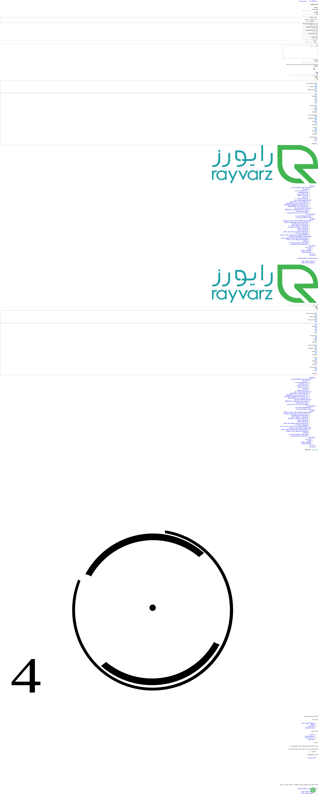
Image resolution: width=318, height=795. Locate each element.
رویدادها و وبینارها (306, 252)
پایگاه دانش (312, 245)
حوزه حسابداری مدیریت (301, 190)
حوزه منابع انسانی (303, 192)
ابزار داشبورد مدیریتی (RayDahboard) (298, 206)
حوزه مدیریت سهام (303, 195)
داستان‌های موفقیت (306, 250)
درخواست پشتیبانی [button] (302, 258)
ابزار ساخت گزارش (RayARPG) (299, 201)
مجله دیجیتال (311, 726)
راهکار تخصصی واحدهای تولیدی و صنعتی (300, 236)
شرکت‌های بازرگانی (302, 230)
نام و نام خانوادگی (310, 23)
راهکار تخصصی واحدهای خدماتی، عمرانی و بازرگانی (297, 220)
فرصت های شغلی (310, 727)
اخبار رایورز (308, 247)
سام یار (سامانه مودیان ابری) (303, 217)
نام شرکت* (312, 30)
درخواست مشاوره (310, 19)
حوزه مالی (305, 189)
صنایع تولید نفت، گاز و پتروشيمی (299, 244)
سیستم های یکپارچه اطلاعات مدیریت (301, 187)
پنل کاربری (312, 734)
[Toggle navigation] (211, 183)
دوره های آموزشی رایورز (308, 723)
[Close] (317, 304)
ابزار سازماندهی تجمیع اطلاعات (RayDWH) (296, 204)
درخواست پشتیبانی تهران (308, 261)
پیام (317, 44)
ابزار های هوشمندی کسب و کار (302, 200)
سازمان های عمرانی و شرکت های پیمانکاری (296, 222)
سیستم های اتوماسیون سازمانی (302, 208)
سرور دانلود (311, 739)
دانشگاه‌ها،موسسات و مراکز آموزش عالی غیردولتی (294, 234)
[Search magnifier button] (316, 77)
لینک (317, 14)
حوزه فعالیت (314, 37)
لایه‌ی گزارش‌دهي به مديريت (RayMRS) (297, 203)
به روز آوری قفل (310, 737)
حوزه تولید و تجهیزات (302, 198)
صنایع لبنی (305, 241)
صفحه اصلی (314, 449)
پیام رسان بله (303, 1)
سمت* (313, 33)
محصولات (312, 185)
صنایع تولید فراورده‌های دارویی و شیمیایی (297, 239)
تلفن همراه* (312, 27)
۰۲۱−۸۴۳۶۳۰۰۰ (313, 1)
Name (316, 61)
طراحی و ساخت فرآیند (302, 211)
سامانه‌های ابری (310, 214)
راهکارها (312, 219)
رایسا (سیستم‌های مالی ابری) (303, 215)
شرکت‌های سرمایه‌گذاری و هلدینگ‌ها (298, 226)
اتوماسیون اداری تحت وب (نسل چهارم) (297, 212)
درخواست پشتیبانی (309, 736)
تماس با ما (312, 255)
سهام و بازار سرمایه (302, 228)
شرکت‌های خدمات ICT (301, 233)
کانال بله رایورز (311, 757)
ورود (316, 72)
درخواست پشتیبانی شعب (308, 262)
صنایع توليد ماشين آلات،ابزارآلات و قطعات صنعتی (294, 237)
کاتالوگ (313, 724)
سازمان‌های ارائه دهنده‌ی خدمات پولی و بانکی (295, 231)
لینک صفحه (315, 9)
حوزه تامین (305, 197)
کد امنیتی (315, 59)
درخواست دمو (311, 21)
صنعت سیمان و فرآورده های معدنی (298, 242)
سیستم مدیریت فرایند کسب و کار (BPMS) (296, 209)
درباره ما (312, 253)
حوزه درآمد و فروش (302, 193)
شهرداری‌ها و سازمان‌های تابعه (299, 223)
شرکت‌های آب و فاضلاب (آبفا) (300, 225)
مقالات (309, 249)
